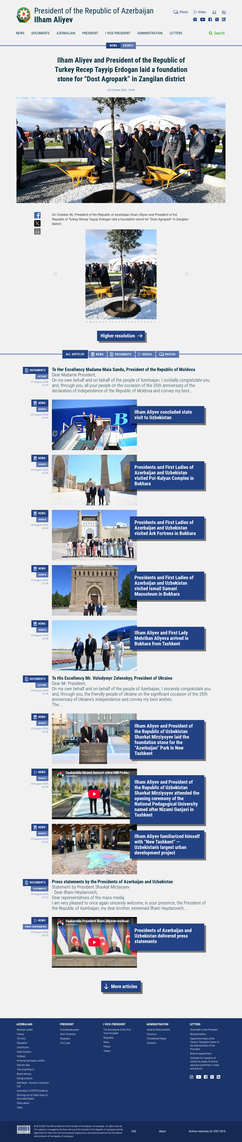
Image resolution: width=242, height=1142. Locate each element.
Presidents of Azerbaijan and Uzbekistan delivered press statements (163, 935)
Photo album (23, 1103)
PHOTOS (170, 354)
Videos (106, 1051)
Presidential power (69, 1029)
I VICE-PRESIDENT (117, 33)
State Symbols (24, 1051)
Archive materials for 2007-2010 (207, 1131)
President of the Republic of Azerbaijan (94, 10)
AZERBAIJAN (66, 33)
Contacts (151, 1043)
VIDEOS (147, 354)
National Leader (25, 1029)
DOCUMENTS (40, 33)
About (162, 1131)
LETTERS (176, 33)
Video (202, 12)
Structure (151, 1034)
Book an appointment (200, 1053)
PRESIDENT (90, 33)
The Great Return (25, 1069)
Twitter (217, 19)
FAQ (133, 1131)
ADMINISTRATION (149, 33)
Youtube (202, 19)
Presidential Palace (156, 1038)
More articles (124, 986)
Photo (184, 12)
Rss (224, 19)
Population (22, 1043)
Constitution (23, 1047)
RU (224, 12)
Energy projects (25, 1078)
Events (128, 45)
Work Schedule (68, 1034)
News (106, 1042)
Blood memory (24, 1073)
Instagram (195, 19)
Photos (107, 1046)
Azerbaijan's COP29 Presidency (32, 1090)
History (20, 1034)
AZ (214, 12)
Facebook (210, 19)
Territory (21, 1038)
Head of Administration (158, 1029)
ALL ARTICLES (75, 354)
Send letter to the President (204, 1029)
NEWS (20, 33)
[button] (55, 274)
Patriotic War (23, 1065)
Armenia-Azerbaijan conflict (31, 1060)
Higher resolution (118, 336)
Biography (65, 1038)
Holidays (21, 1056)
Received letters (198, 1034)
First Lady (65, 1043)
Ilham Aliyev (53, 19)
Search (219, 33)
